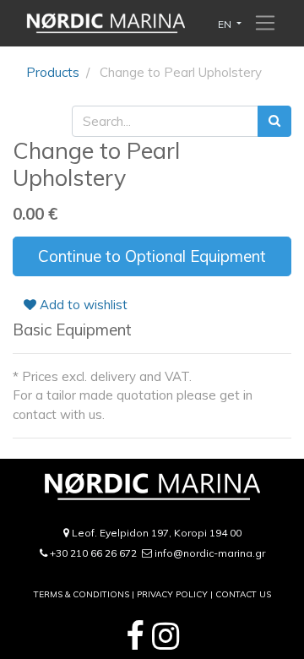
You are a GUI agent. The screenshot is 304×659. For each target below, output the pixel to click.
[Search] (274, 121)
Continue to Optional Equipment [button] (152, 256)
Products (52, 72)
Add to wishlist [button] (82, 305)
